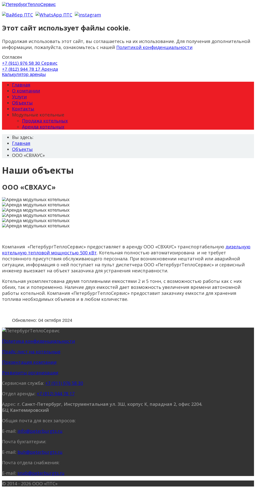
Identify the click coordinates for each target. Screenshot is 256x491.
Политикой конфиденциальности (154, 47)
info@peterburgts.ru (40, 431)
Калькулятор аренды (24, 74)
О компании (26, 91)
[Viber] (17, 15)
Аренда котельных (43, 127)
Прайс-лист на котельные (31, 352)
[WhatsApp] (54, 15)
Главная (21, 85)
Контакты (23, 109)
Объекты (22, 103)
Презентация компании (29, 362)
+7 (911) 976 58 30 (30, 63)
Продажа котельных (45, 121)
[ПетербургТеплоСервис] (29, 4)
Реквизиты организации (30, 373)
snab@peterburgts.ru (41, 473)
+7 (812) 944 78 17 (30, 69)
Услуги (19, 97)
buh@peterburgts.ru (40, 452)
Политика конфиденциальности (38, 341)
